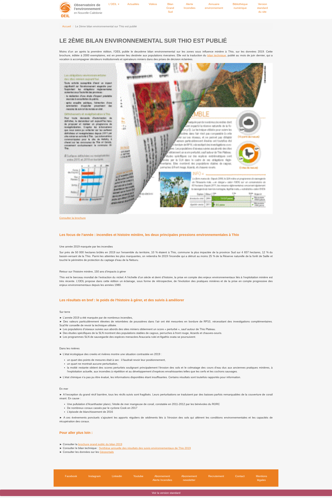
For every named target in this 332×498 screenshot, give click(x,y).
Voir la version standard (166, 492)
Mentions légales (261, 478)
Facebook (71, 476)
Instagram (94, 476)
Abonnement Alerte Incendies (162, 478)
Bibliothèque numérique (240, 5)
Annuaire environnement (214, 5)
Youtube (138, 476)
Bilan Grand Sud (170, 7)
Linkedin (117, 476)
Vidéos (153, 4)
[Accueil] (65, 9)
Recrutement (216, 476)
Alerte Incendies (189, 5)
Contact (240, 476)
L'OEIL (113, 4)
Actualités (133, 4)
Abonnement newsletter (189, 478)
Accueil (66, 26)
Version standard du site (262, 7)
